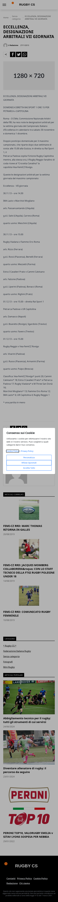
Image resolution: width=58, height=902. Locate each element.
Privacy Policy (27, 451)
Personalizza (29, 457)
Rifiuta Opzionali (29, 463)
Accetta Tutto (29, 468)
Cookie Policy (12, 451)
